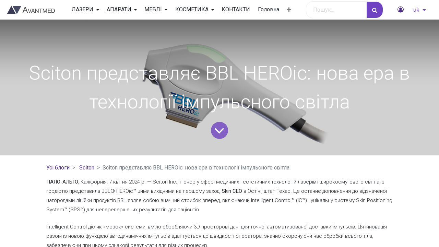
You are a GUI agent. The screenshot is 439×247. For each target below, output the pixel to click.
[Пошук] (375, 10)
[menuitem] (236, 9)
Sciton (86, 167)
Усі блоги (58, 167)
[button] (289, 10)
